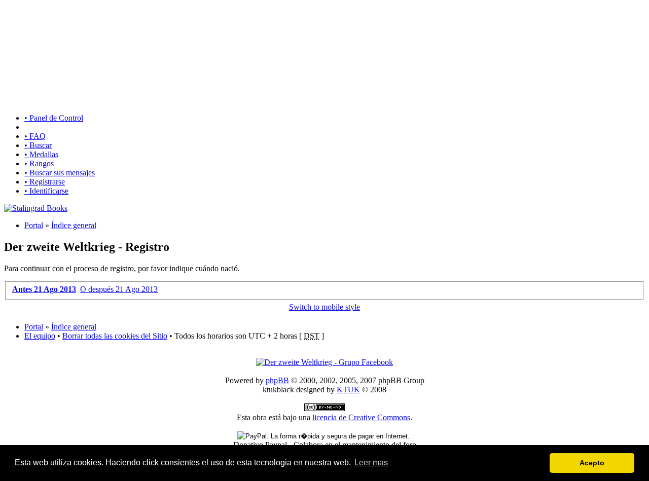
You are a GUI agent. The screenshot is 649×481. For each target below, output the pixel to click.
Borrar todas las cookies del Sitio (114, 335)
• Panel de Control (53, 118)
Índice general (73, 225)
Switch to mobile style (324, 307)
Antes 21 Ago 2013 (44, 289)
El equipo (39, 335)
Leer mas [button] (371, 462)
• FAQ (35, 136)
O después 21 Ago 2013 (119, 289)
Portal (33, 225)
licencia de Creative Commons (361, 417)
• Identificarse (46, 191)
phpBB (277, 380)
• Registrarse (44, 181)
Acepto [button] (592, 463)
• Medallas (41, 154)
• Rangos (39, 163)
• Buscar (38, 145)
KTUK (348, 389)
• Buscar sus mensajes (59, 172)
